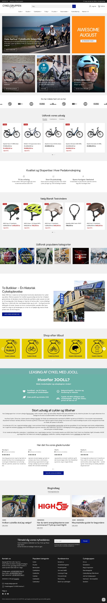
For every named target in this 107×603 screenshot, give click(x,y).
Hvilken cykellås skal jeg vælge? (17, 522)
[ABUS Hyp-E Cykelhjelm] (11, 212)
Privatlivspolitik (62, 567)
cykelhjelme (44, 434)
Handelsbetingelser (63, 565)
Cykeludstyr (36, 581)
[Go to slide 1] (52, 360)
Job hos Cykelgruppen (89, 576)
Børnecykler (36, 567)
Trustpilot (16, 579)
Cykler (34, 562)
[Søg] (74, 6)
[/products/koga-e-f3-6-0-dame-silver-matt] (53, 73)
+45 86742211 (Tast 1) (18, 575)
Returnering (61, 579)
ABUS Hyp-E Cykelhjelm (10, 223)
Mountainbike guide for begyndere (88, 522)
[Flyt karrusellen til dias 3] (54, 154)
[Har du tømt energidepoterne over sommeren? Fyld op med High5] (53, 506)
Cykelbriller (36, 573)
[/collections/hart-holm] (88, 73)
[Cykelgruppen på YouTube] (8, 594)
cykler (29, 425)
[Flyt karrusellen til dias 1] (52, 154)
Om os (85, 562)
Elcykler (35, 565)
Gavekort (85, 581)
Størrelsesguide (87, 570)
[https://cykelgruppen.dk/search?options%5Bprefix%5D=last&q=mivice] (18, 73)
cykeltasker (77, 434)
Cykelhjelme (36, 570)
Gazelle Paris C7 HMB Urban (10, 144)
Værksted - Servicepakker (90, 579)
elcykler (38, 418)
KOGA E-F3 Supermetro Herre (32, 144)
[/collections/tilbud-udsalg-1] (36, 34)
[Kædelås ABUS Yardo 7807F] (74, 212)
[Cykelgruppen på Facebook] (3, 594)
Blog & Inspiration (88, 567)
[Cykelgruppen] (12, 6)
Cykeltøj (35, 576)
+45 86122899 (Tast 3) (17, 571)
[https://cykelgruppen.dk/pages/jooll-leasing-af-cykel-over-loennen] (53, 389)
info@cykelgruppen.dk (11, 583)
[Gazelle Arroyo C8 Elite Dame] (53, 132)
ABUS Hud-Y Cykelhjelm (51, 223)
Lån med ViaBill (62, 570)
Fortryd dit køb (62, 576)
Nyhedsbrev (86, 565)
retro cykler (78, 427)
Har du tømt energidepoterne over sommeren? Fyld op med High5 (53, 523)
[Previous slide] (3, 256)
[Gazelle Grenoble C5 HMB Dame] (95, 132)
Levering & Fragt (62, 573)
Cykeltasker (36, 579)
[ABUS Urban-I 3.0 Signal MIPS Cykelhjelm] (32, 212)
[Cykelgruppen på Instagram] (5, 594)
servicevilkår (43, 599)
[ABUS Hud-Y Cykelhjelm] (53, 212)
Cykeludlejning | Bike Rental (91, 573)
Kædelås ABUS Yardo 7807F (73, 223)
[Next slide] (104, 256)
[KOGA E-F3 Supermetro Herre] (32, 132)
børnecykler (30, 413)
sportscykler (59, 425)
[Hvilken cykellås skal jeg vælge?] (18, 506)
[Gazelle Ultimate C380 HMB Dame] (74, 132)
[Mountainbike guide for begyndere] (88, 506)
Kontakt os (61, 562)
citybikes (19, 427)
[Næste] (104, 138)
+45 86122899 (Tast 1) (15, 573)
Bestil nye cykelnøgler (64, 581)
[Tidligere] (2, 138)
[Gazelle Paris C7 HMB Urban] (11, 132)
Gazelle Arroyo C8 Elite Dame (53, 144)
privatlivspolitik (34, 599)
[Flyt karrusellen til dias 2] (53, 154)
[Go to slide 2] (54, 360)
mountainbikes (51, 425)
